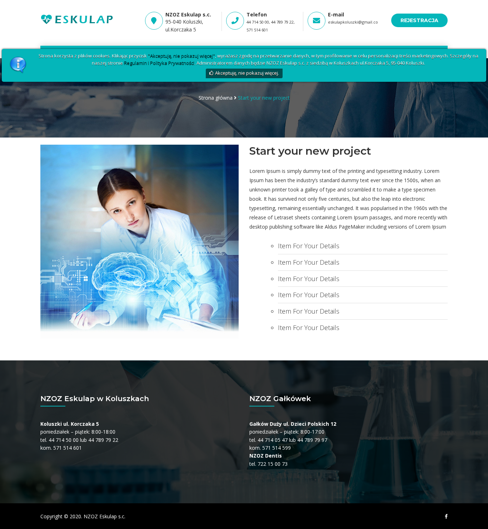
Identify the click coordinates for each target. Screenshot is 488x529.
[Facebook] (444, 516)
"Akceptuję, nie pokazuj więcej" (181, 56)
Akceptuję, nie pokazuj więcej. (247, 73)
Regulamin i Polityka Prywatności (159, 63)
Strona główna (216, 97)
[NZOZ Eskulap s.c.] (77, 18)
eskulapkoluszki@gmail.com (355, 22)
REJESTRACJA (419, 20)
